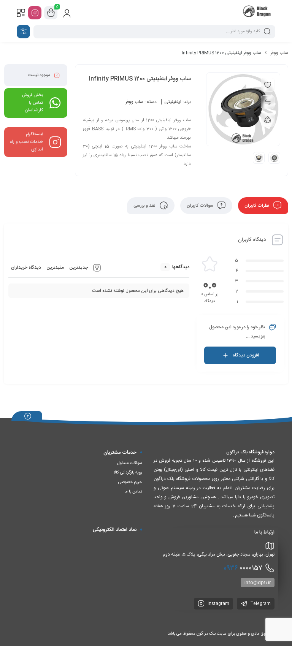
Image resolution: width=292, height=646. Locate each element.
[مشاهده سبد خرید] (51, 13)
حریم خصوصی (130, 482)
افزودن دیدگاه (246, 355)
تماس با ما (133, 491)
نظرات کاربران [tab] (257, 205)
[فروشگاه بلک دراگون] (258, 12)
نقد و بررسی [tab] (145, 205)
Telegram (260, 603)
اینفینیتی (172, 102)
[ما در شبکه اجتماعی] (34, 12)
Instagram (217, 603)
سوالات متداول (129, 463)
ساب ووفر (279, 53)
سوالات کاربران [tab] (200, 205)
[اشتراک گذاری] (268, 120)
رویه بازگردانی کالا (128, 472)
